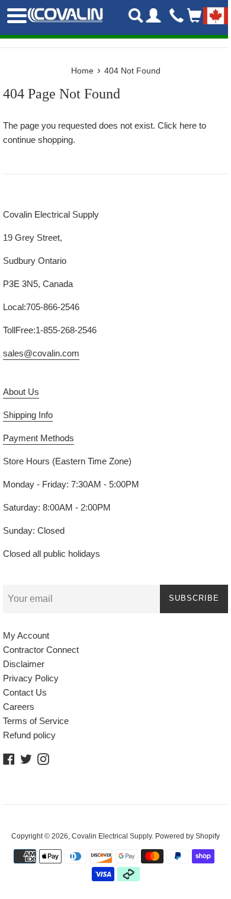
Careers (18, 707)
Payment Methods (38, 438)
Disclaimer (23, 664)
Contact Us (25, 692)
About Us (21, 392)
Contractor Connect (41, 650)
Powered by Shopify (187, 836)
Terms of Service (36, 721)
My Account (26, 635)
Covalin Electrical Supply (112, 836)
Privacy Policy (31, 678)
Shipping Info (28, 415)
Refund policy (29, 735)
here (188, 125)
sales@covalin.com (41, 353)
